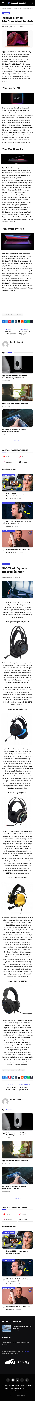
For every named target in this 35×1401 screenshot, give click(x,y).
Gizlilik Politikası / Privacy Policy (16, 1388)
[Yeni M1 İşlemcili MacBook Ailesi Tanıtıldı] (17, 39)
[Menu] (3, 3)
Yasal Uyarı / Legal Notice (10, 1385)
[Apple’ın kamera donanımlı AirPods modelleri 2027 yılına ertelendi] (17, 364)
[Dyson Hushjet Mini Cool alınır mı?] (17, 538)
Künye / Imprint (26, 1385)
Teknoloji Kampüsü (7, 26)
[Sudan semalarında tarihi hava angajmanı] (6, 1328)
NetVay (26, 1351)
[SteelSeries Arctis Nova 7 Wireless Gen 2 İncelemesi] (17, 510)
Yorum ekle (17, 441)
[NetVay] (17, 1361)
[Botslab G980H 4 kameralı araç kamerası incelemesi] (17, 482)
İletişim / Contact (17, 1391)
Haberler (15, 8)
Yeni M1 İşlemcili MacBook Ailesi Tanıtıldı (24, 1089)
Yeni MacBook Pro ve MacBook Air (12, 315)
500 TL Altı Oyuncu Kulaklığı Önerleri (13, 1070)
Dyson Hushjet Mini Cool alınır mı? (18, 549)
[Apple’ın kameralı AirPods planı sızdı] (17, 392)
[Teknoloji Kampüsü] (17, 3)
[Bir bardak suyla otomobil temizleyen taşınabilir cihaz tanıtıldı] (17, 418)
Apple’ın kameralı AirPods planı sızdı (15, 403)
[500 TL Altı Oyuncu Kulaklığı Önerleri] (17, 589)
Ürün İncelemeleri (8, 475)
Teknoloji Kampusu (6, 8)
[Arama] (32, 3)
